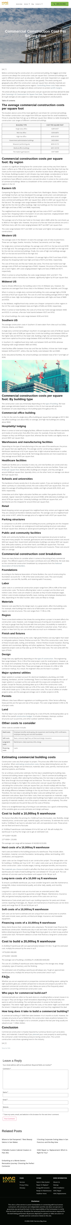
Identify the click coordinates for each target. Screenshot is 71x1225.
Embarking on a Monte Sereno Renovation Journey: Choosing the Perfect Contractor (18, 1163)
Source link (6, 1048)
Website (5, 1107)
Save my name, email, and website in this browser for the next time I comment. (31, 1114)
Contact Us (38, 4)
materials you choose (13, 869)
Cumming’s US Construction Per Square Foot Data (24, 94)
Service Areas (19, 4)
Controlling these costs (46, 85)
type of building (52, 404)
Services (26, 4)
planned (36, 1034)
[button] (27, 4)
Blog (33, 4)
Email (5, 1099)
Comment (7, 1068)
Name (5, 1092)
